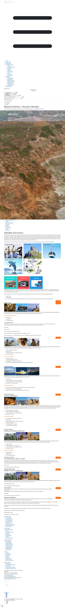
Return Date (6, 98)
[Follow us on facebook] (6, 593)
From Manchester (9, 518)
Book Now (58, 301)
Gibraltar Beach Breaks (10, 525)
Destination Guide (9, 64)
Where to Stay (8, 63)
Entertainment (10, 71)
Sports (8, 73)
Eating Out (9, 68)
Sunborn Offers (9, 526)
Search (7, 104)
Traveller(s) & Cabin (8, 99)
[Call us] (2, 605)
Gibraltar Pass (10, 75)
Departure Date (7, 96)
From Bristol (8, 522)
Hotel (5, 95)
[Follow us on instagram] (6, 596)
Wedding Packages (11, 81)
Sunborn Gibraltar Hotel (10, 567)
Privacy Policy (8, 554)
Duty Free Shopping (11, 66)
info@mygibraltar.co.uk (11, 576)
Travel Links (8, 557)
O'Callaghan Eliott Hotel (10, 564)
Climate (8, 65)
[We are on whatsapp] (2, 606)
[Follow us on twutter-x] (6, 595)
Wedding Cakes (10, 82)
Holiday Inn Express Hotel (11, 568)
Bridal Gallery (10, 77)
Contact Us (8, 555)
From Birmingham (9, 521)
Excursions (9, 70)
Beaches (9, 69)
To (4, 94)
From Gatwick (8, 517)
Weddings (8, 76)
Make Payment (9, 86)
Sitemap (7, 556)
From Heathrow (9, 520)
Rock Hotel (8, 565)
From (5, 92)
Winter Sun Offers (9, 523)
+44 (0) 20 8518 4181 (9, 575)
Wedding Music (10, 85)
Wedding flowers (10, 83)
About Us (7, 552)
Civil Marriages (10, 79)
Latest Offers (8, 62)
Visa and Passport (9, 538)
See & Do (7, 226)
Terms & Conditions (9, 560)
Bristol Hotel (8, 563)
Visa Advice (9, 74)
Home (7, 60)
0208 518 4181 (7, 88)
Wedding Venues (10, 80)
